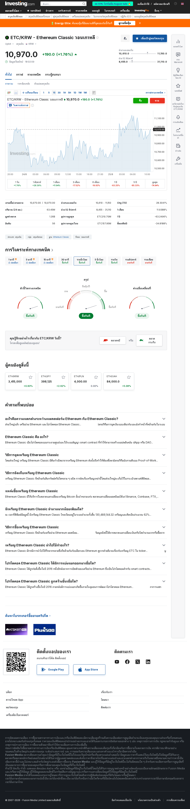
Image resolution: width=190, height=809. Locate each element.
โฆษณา (105, 699)
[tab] (13, 261)
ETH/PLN (79, 376)
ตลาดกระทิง (151, 340)
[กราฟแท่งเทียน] (9, 93)
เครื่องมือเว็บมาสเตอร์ (17, 714)
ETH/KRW (13, 376)
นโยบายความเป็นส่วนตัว (149, 800)
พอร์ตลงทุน (12, 707)
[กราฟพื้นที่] (16, 93)
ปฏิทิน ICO (126, 16)
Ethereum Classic (61, 237)
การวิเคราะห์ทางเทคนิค (27, 249)
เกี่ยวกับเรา (106, 692)
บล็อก (9, 692)
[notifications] (175, 3)
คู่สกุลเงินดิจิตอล (61, 16)
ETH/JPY (46, 376)
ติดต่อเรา (106, 707)
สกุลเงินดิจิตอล (15, 16)
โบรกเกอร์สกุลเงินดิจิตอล (105, 16)
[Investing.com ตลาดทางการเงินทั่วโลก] (20, 3)
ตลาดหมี (115, 340)
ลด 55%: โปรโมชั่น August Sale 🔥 (113, 3)
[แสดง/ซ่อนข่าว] (94, 93)
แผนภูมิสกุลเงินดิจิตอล (145, 16)
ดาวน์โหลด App (14, 699)
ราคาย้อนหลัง (23, 83)
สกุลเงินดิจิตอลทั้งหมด (39, 16)
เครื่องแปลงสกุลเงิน (81, 16)
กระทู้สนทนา (53, 74)
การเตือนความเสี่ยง (176, 800)
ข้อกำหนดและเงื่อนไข (122, 800)
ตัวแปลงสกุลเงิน (42, 83)
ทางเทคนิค (34, 74)
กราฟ (19, 74)
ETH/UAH (112, 376)
